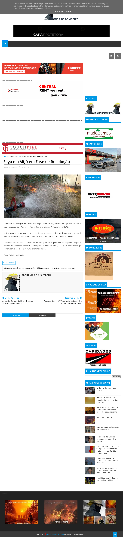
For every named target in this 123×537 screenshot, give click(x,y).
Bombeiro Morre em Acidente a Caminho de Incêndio (107, 461)
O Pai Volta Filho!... (105, 417)
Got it (68, 12)
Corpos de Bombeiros (65, 50)
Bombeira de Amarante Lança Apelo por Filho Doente (107, 439)
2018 (62, 534)
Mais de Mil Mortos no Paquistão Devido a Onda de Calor (108, 400)
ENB (92, 50)
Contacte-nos (10, 50)
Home (6, 156)
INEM (107, 50)
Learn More (58, 12)
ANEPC (99, 50)
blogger (42, 315)
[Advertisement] (46, 111)
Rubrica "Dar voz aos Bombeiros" (36, 50)
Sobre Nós (82, 50)
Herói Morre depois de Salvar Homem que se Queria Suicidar (107, 470)
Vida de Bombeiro (52, 534)
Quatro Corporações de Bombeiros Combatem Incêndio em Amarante (107, 410)
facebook (16, 315)
